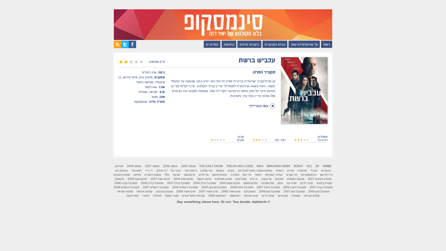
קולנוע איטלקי (144, 191)
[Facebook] (132, 47)
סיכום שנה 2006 (183, 179)
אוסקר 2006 (170, 166)
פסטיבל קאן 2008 (269, 191)
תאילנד (157, 195)
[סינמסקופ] (223, 20)
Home (327, 166)
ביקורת (280, 170)
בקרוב (230, 170)
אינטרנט (326, 170)
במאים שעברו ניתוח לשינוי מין (255, 170)
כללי (166, 174)
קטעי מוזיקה (251, 195)
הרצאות (229, 44)
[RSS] (117, 47)
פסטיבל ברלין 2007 (178, 183)
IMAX (260, 166)
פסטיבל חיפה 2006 (294, 187)
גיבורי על (176, 170)
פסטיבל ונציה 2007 (321, 187)
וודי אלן (247, 174)
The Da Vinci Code (239, 166)
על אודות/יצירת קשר (304, 44)
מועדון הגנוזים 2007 (319, 179)
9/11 (309, 166)
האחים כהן (121, 170)
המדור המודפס (274, 174)
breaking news (278, 166)
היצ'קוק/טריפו (309, 174)
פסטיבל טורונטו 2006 (214, 187)
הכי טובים (292, 174)
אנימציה (302, 170)
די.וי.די (149, 170)
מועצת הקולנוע (295, 179)
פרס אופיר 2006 (230, 191)
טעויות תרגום (219, 174)
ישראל (176, 174)
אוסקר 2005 (188, 166)
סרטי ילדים (306, 183)
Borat (298, 166)
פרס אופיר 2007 (208, 191)
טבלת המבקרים (275, 44)
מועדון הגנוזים (122, 174)
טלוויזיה (234, 174)
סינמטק (119, 179)
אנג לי (314, 170)
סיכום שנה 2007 (160, 179)
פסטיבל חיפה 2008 (241, 187)
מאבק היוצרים (152, 174)
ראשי (326, 44)
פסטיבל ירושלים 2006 (185, 187)
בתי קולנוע (206, 170)
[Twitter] (125, 47)
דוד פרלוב (161, 170)
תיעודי (145, 195)
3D (317, 166)
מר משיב (266, 179)
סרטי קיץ (291, 183)
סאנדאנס (241, 179)
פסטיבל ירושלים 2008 (126, 187)
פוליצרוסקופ (250, 183)
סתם (280, 183)
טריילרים (204, 174)
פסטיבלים (250, 191)
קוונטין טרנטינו (164, 191)
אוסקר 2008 (134, 166)
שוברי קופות (172, 195)
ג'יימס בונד (190, 170)
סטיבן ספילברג (223, 179)
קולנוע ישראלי (125, 191)
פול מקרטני (267, 183)
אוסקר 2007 (152, 166)
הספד (258, 174)
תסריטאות (133, 195)
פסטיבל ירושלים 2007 (156, 187)
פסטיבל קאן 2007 (294, 191)
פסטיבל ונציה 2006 (125, 183)
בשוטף (220, 170)
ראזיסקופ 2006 (217, 195)
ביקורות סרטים (249, 44)
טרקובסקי (189, 174)
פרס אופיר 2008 (185, 191)
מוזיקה (137, 174)
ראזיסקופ (235, 195)
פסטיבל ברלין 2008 (152, 183)
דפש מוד (136, 170)
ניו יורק (254, 179)
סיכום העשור (204, 179)
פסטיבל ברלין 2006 (204, 183)
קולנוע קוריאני (312, 195)
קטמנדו (295, 195)
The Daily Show (211, 166)
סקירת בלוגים (324, 183)
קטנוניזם (283, 195)
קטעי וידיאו (268, 195)
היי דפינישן (326, 174)
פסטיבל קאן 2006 (318, 191)
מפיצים (279, 179)
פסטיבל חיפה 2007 (268, 187)
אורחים (119, 166)
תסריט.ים (212, 44)
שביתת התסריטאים (193, 195)
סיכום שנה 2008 (137, 179)
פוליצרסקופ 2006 (230, 183)
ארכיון (290, 170)
